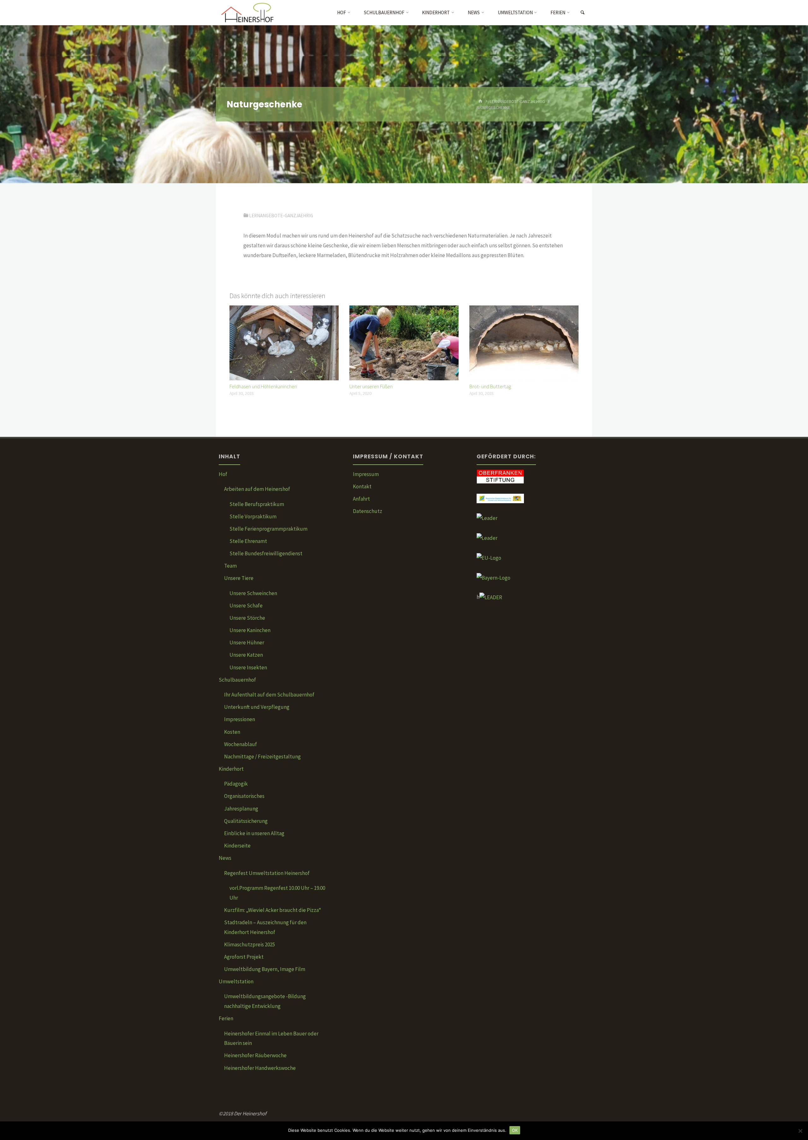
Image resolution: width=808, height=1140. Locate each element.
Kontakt (362, 486)
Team (230, 565)
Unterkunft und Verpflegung (256, 706)
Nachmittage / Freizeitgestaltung (262, 756)
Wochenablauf (240, 744)
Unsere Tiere (238, 578)
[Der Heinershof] (252, 12)
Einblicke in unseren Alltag (254, 833)
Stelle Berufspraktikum (256, 504)
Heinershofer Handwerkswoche (260, 1068)
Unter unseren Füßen (371, 386)
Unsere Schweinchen (253, 593)
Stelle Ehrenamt (248, 541)
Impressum (366, 474)
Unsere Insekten (248, 667)
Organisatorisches (244, 796)
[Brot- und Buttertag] (524, 342)
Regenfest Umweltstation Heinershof (267, 873)
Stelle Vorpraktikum (252, 516)
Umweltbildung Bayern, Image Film (264, 969)
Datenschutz (367, 511)
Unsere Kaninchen (249, 630)
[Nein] (800, 1131)
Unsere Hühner (246, 642)
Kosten (232, 731)
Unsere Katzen (246, 654)
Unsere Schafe (246, 605)
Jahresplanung (241, 808)
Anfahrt (361, 498)
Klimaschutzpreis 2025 (249, 944)
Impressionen (239, 719)
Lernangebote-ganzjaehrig (517, 101)
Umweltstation (236, 981)
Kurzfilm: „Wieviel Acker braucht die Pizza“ (272, 910)
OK (515, 1130)
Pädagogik (236, 783)
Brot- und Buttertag (490, 386)
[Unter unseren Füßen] (404, 342)
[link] (582, 13)
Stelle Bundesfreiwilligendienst (265, 553)
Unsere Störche (247, 617)
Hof (223, 474)
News (225, 857)
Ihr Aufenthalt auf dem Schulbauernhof (269, 694)
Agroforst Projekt (244, 956)
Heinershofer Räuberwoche (255, 1055)
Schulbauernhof (237, 679)
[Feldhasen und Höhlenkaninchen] (284, 342)
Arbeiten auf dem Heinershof (257, 489)
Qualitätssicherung (246, 820)
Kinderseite (237, 845)
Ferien (226, 1018)
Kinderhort (231, 768)
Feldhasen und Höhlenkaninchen (263, 386)
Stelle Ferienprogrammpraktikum (268, 528)
